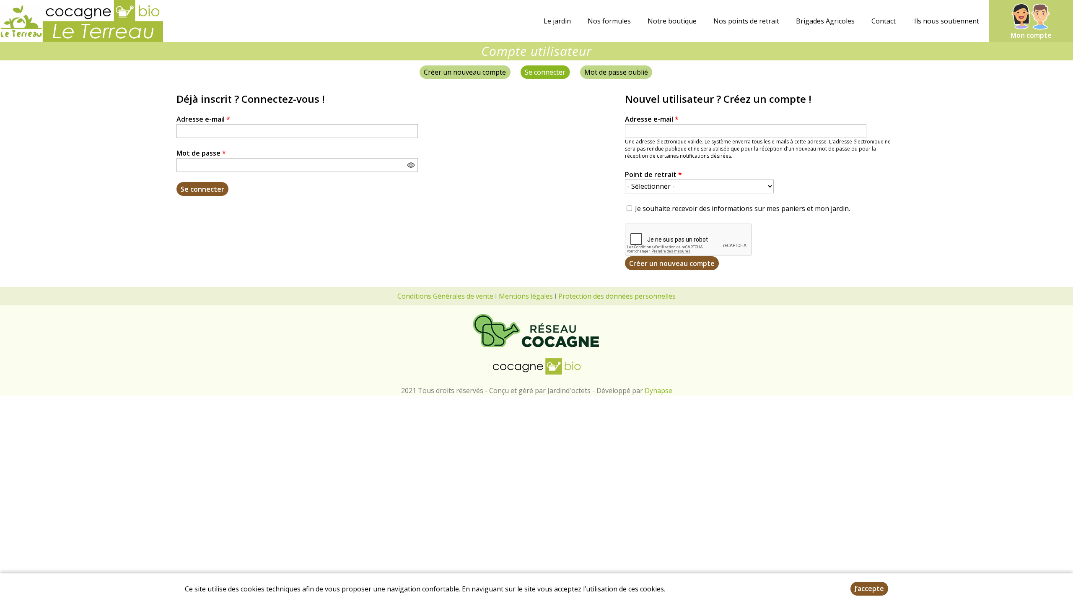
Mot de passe (201, 153)
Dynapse (658, 390)
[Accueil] (81, 21)
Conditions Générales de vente (445, 296)
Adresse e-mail (203, 119)
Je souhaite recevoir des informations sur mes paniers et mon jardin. (742, 208)
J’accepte (869, 588)
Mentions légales (526, 296)
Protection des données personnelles (617, 296)
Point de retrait (653, 174)
